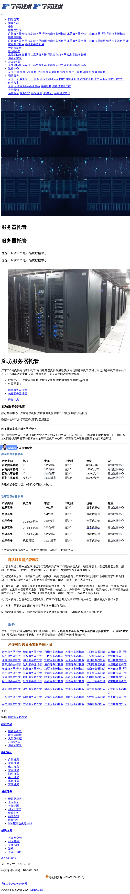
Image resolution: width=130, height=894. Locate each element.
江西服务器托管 (95, 651)
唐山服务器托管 (117, 672)
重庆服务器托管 (75, 696)
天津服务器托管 (53, 672)
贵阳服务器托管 (74, 664)
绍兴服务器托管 (32, 651)
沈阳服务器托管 (32, 689)
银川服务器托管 (74, 668)
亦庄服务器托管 (117, 664)
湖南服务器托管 (32, 696)
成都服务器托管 (53, 696)
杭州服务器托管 (53, 677)
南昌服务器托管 (74, 677)
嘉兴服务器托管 (32, 656)
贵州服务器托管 (11, 651)
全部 (11, 26)
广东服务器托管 (117, 704)
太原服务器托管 (117, 651)
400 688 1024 (8, 858)
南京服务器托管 (95, 672)
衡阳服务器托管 (95, 677)
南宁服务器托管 (74, 672)
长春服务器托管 (32, 672)
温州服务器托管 (32, 664)
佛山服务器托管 (50, 266)
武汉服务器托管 (95, 689)
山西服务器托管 (53, 681)
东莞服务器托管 (69, 266)
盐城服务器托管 (53, 660)
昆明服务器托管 (95, 664)
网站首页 (13, 19)
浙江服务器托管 (32, 681)
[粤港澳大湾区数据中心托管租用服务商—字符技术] (65, 6)
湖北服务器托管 (32, 660)
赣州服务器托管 (117, 660)
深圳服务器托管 (30, 266)
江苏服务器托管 (11, 689)
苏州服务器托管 (74, 651)
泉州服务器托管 (95, 660)
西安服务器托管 (117, 696)
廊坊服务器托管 (11, 672)
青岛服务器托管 (74, 681)
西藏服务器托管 (11, 660)
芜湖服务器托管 (117, 656)
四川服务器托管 (32, 677)
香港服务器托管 (32, 704)
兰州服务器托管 (74, 660)
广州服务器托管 (10, 266)
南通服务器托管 (117, 677)
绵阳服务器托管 (32, 668)
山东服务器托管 (11, 696)
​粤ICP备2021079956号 (14, 883)
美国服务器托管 (11, 704)
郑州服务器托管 (74, 689)
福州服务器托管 (11, 681)
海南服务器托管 (95, 668)
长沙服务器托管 (95, 696)
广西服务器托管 (53, 656)
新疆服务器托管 (53, 668)
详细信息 (13, 399)
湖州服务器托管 (74, 656)
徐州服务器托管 (11, 656)
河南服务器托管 (53, 689)
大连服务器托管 (11, 677)
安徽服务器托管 (11, 668)
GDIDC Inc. (37, 889)
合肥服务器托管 (53, 651)
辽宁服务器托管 (95, 656)
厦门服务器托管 (53, 664)
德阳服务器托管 (11, 664)
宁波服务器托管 (117, 668)
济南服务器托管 (117, 681)
